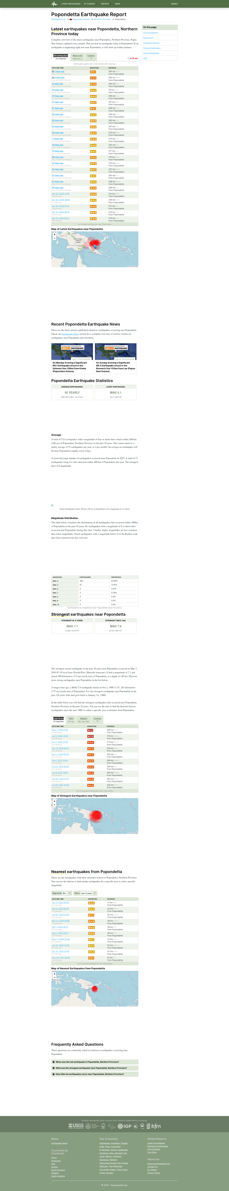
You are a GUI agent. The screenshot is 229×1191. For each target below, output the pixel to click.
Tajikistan (103, 1166)
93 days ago (57, 163)
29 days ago (57, 90)
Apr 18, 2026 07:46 (60, 206)
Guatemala (123, 1150)
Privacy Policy (153, 1173)
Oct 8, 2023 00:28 (60, 908)
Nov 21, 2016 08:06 (61, 921)
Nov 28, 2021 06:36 (61, 957)
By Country (90, 4)
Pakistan (113, 1160)
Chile (101, 1146)
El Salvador (104, 1150)
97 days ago (57, 175)
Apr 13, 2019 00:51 (60, 748)
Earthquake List (58, 19)
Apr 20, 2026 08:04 (61, 200)
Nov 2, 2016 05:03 (60, 754)
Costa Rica (116, 1146)
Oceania (55, 1173)
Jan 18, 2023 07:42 (60, 914)
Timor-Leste (122, 1169)
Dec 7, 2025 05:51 (60, 927)
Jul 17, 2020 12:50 (60, 736)
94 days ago (57, 169)
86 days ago (57, 157)
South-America (58, 1176)
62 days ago (57, 126)
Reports (105, 4)
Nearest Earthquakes (151, 53)
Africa (54, 1157)
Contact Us (152, 1166)
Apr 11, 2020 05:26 (60, 902)
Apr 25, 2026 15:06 (61, 193)
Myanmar (117, 1156)
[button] (94, 246)
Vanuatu (109, 1173)
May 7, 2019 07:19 (60, 730)
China (107, 1146)
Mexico (109, 1156)
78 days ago (57, 145)
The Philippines (115, 1166)
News (117, 4)
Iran (125, 1153)
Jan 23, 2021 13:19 (60, 779)
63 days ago (57, 132)
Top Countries (153, 1149)
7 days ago (59, 71)
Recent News (148, 37)
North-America (58, 1170)
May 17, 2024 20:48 (61, 939)
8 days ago (59, 77)
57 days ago (57, 102)
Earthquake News (70, 333)
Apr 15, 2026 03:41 (60, 218)
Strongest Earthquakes (152, 47)
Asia (53, 1164)
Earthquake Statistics (151, 42)
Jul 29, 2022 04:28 (60, 785)
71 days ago (57, 138)
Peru (119, 1163)
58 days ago (57, 114)
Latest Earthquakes (70, 4)
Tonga (102, 1173)
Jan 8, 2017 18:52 (60, 772)
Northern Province (102, 19)
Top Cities (152, 1152)
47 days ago (57, 96)
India (111, 1153)
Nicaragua (104, 1160)
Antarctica (56, 1161)
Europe (54, 1167)
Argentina (115, 1143)
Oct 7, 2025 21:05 (60, 742)
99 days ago (57, 187)
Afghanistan (104, 1143)
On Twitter (152, 1170)
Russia (125, 1163)
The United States (107, 1169)
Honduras (103, 1153)
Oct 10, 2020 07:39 (60, 951)
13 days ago (57, 84)
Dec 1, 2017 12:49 (60, 760)
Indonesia (118, 1153)
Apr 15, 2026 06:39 (61, 212)
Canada (124, 1143)
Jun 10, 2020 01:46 (60, 945)
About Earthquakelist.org (158, 1163)
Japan (102, 1156)
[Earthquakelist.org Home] (55, 4)
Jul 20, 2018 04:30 (60, 766)
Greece (114, 1150)
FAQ (145, 58)
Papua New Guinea (81, 19)
